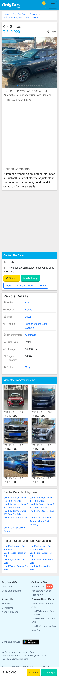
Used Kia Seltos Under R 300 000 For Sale (16, 512)
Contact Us (7, 607)
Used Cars (7, 586)
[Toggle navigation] (52, 5)
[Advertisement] (29, 134)
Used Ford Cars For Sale (43, 625)
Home (7, 14)
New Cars (36, 630)
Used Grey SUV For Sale (42, 511)
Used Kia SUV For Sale (15, 517)
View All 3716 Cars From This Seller (26, 285)
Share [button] (53, 31)
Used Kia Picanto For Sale (40, 568)
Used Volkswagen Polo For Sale (15, 548)
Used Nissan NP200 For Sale (42, 561)
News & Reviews (10, 611)
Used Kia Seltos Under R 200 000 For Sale (42, 506)
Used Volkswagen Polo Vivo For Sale (41, 548)
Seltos (35, 17)
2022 (28, 316)
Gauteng (33, 14)
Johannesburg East (13, 17)
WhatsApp (31, 278)
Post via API (37, 594)
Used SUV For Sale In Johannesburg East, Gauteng (40, 520)
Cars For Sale (19, 14)
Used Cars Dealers (11, 590)
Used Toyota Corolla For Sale (16, 568)
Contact (12, 278)
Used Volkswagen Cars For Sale (42, 612)
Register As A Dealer (41, 590)
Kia (27, 17)
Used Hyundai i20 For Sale (14, 561)
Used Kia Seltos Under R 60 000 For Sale (16, 506)
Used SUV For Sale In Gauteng (14, 529)
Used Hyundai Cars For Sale (43, 620)
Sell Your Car (41, 586)
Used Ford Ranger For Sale (41, 554)
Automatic (30, 334)
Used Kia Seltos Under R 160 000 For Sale (16, 499)
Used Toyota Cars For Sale (42, 605)
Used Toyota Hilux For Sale (15, 554)
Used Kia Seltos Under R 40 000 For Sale (42, 499)
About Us (6, 603)
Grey (27, 367)
